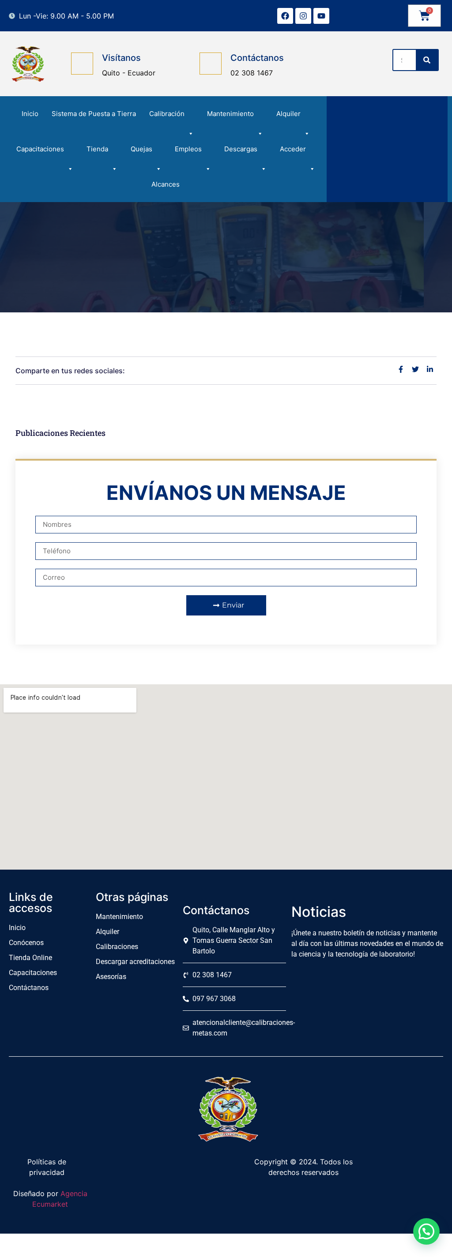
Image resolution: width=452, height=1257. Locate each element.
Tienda (97, 149)
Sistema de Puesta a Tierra (94, 113)
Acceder (293, 149)
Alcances (165, 184)
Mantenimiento (230, 113)
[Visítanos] (82, 64)
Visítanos (121, 58)
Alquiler (288, 113)
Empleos (188, 149)
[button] (426, 1231)
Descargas (240, 149)
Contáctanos (257, 58)
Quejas (141, 149)
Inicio (30, 113)
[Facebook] (285, 16)
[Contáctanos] (211, 64)
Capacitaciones (40, 149)
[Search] (427, 60)
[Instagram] (303, 16)
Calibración (167, 113)
